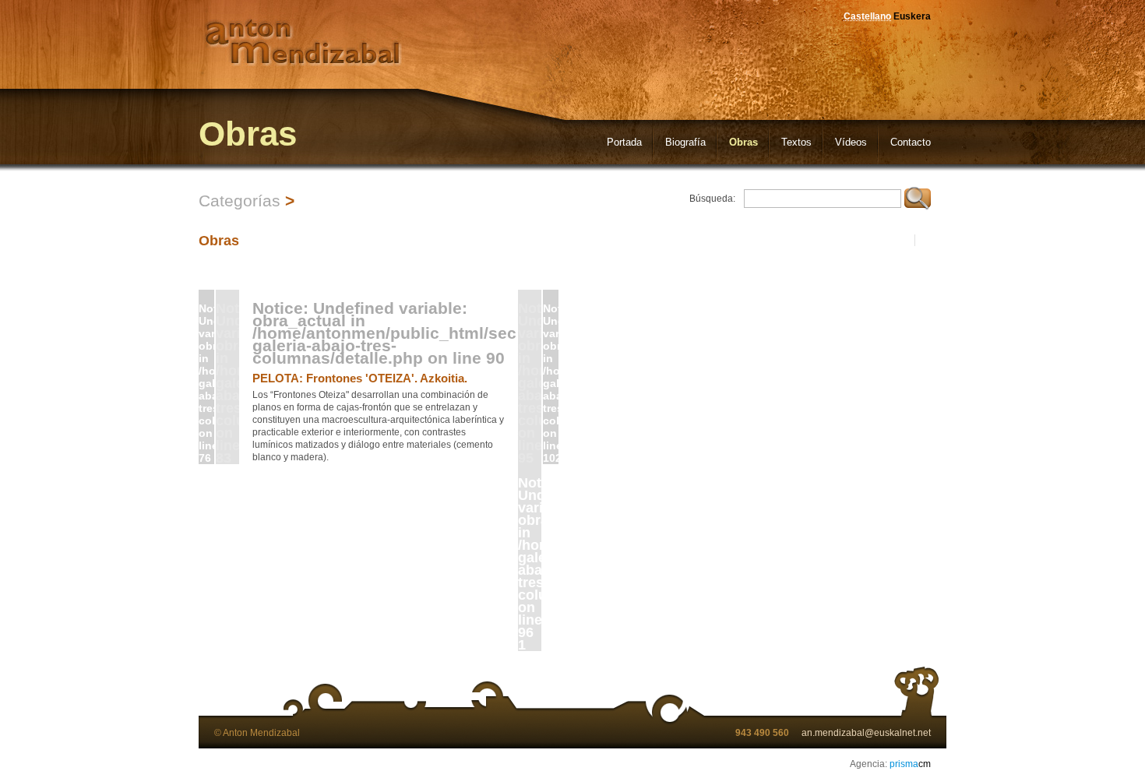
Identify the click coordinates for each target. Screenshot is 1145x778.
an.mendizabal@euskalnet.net (866, 732)
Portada (624, 142)
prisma (910, 764)
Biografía (685, 142)
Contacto (910, 142)
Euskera (912, 16)
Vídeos (851, 142)
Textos (796, 142)
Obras (743, 142)
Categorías (239, 200)
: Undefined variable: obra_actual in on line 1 (529, 563)
